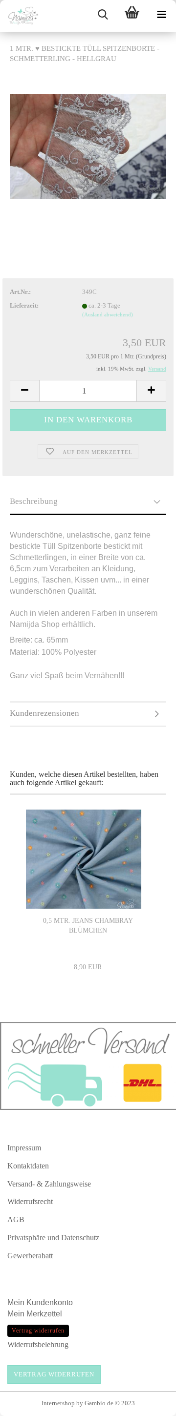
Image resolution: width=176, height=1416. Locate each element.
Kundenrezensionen (44, 713)
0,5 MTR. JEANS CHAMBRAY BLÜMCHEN (88, 925)
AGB (15, 1219)
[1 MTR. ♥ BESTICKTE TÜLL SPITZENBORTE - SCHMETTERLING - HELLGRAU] (88, 145)
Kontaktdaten (28, 1166)
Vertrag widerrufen (54, 1374)
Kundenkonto (49, 1302)
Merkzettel (45, 1314)
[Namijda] (19, 16)
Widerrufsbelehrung (37, 1344)
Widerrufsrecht (30, 1201)
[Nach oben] (149, 1403)
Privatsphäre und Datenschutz (53, 1237)
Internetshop (58, 1403)
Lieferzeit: (24, 305)
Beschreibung (34, 501)
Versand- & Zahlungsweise (49, 1184)
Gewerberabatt (30, 1255)
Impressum (24, 1148)
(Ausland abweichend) (107, 314)
